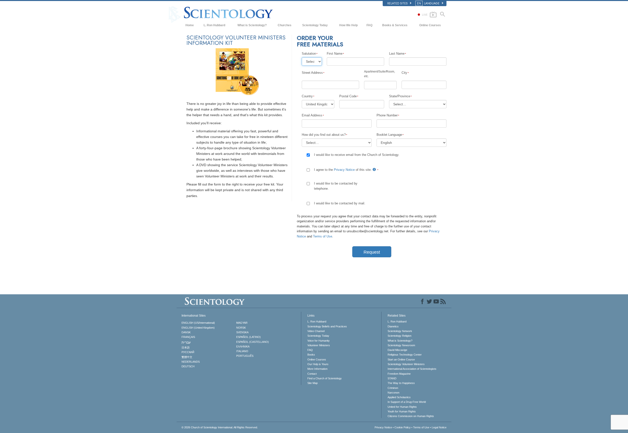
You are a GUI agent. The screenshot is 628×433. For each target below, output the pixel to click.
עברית (186, 342)
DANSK (186, 332)
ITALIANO (242, 351)
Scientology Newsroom (401, 345)
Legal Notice (439, 427)
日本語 (186, 347)
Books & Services (394, 25)
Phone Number (387, 115)
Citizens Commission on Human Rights (411, 416)
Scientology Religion (399, 335)
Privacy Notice (344, 170)
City (404, 72)
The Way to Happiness (401, 383)
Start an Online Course (401, 359)
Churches (284, 25)
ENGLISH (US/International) (198, 322)
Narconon (393, 392)
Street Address (312, 72)
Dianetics (393, 326)
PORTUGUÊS (244, 355)
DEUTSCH (188, 366)
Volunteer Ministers (318, 345)
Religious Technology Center (405, 354)
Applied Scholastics (399, 397)
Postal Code (348, 96)
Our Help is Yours (317, 364)
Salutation (309, 53)
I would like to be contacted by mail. (339, 203)
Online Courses (430, 25)
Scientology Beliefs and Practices (327, 326)
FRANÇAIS (188, 336)
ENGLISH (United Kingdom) (198, 327)
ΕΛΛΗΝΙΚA (242, 346)
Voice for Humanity (318, 340)
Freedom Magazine (399, 373)
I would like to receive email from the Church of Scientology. (356, 155)
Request (372, 252)
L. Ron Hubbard (214, 25)
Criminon (393, 387)
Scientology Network (400, 331)
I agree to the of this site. (343, 170)
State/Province (399, 96)
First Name (334, 53)
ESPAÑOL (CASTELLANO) (252, 341)
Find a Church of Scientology (324, 378)
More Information (317, 368)
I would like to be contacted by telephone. (335, 186)
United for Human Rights (402, 406)
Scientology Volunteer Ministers (406, 364)
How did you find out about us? (324, 134)
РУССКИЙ (188, 352)
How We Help (348, 25)
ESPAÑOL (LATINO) (248, 336)
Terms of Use (322, 236)
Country (307, 96)
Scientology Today (315, 25)
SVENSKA (242, 332)
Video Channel (316, 331)
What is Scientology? (252, 25)
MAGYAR (242, 322)
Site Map (312, 383)
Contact (312, 373)
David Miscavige (397, 349)
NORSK (241, 327)
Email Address (312, 115)
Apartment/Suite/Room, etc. (379, 74)
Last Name (397, 53)
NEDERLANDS (191, 361)
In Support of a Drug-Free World (407, 401)
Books (311, 354)
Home (189, 25)
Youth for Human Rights (402, 411)
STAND (392, 378)
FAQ (369, 25)
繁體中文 (187, 357)
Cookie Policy (402, 427)
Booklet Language (389, 134)
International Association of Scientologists (412, 368)
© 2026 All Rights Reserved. (220, 427)
